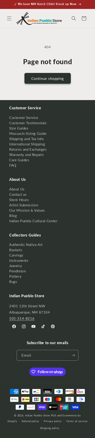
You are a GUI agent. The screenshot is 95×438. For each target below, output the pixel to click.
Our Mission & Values (27, 210)
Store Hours (19, 200)
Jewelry (15, 266)
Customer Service (23, 117)
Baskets (15, 250)
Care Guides (19, 160)
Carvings (16, 255)
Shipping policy (50, 427)
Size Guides (19, 128)
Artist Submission (23, 205)
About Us (17, 189)
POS (53, 415)
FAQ (12, 165)
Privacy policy (53, 421)
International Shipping (27, 144)
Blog (13, 215)
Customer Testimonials (28, 123)
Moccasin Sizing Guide (28, 133)
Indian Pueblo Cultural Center (33, 221)
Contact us (18, 194)
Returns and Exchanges (28, 149)
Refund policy (30, 421)
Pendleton (17, 271)
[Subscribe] (73, 355)
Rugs (13, 282)
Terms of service (76, 421)
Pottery (15, 276)
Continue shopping (47, 78)
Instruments (19, 260)
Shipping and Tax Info (26, 139)
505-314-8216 (21, 318)
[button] (9, 18)
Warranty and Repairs (26, 155)
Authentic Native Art (26, 244)
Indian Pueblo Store (37, 415)
